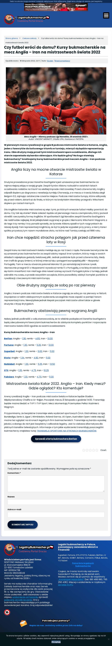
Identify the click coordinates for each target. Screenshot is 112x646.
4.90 (36, 357)
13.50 (52, 364)
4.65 (37, 338)
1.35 (20, 370)
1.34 (22, 357)
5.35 (40, 364)
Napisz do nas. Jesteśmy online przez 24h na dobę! (56, 625)
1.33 (26, 351)
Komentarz (14, 473)
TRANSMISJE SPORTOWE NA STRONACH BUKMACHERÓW (66, 430)
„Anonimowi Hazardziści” (71, 579)
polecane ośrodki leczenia (18, 599)
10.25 (46, 370)
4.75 (33, 370)
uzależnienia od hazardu (25, 597)
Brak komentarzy (62, 60)
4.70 (39, 376)
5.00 (40, 351)
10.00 (50, 338)
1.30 (25, 345)
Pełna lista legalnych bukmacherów (83, 564)
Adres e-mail (14, 509)
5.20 (39, 345)
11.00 (52, 351)
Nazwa (11, 496)
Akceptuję (56, 642)
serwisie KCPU (65, 584)
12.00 (51, 345)
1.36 (24, 338)
